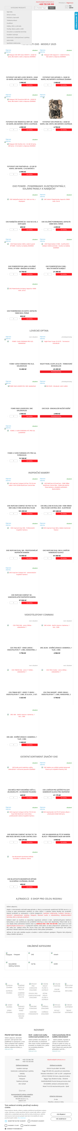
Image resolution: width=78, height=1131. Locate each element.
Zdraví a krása (11, 15)
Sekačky (22, 1073)
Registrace (70, 3)
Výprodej (9, 12)
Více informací (22, 1118)
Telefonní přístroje (22, 1081)
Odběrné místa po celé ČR (21, 995)
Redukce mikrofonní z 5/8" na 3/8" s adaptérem (56, 1073)
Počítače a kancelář (13, 17)
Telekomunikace (12, 20)
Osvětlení (10, 23)
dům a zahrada (17, 917)
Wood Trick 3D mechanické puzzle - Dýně (56, 1086)
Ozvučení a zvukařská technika (16, 32)
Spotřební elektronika (13, 43)
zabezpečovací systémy (21, 915)
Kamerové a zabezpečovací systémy (18, 37)
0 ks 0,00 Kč (69, 7)
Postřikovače (22, 1076)
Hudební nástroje (12, 34)
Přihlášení (62, 3)
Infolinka (68, 991)
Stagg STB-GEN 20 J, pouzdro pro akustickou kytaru (56, 1071)
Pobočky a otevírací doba (56, 1102)
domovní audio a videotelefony (49, 915)
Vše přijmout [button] (61, 1114)
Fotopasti (22, 1079)
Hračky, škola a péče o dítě (15, 29)
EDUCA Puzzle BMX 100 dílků (56, 1068)
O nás (56, 1099)
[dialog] (39, 1116)
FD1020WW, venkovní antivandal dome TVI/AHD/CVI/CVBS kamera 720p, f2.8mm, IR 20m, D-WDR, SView (56, 1084)
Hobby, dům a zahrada (14, 26)
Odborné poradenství (33, 1013)
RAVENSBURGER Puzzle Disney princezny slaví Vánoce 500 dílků (56, 1081)
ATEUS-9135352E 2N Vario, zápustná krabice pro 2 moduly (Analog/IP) (56, 1076)
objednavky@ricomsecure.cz (45, 2)
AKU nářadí (22, 1084)
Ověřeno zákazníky (45, 1013)
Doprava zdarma (9, 992)
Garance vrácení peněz (21, 1016)
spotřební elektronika (50, 913)
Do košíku (30, 85)
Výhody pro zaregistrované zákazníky (35, 995)
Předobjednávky (56, 372)
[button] (27, 1129)
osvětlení (26, 917)
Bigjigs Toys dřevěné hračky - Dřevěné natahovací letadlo (56, 1079)
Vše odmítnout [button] (61, 1119)
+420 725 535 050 (46, 4)
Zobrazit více (9, 1049)
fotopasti (33, 915)
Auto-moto (10, 40)
